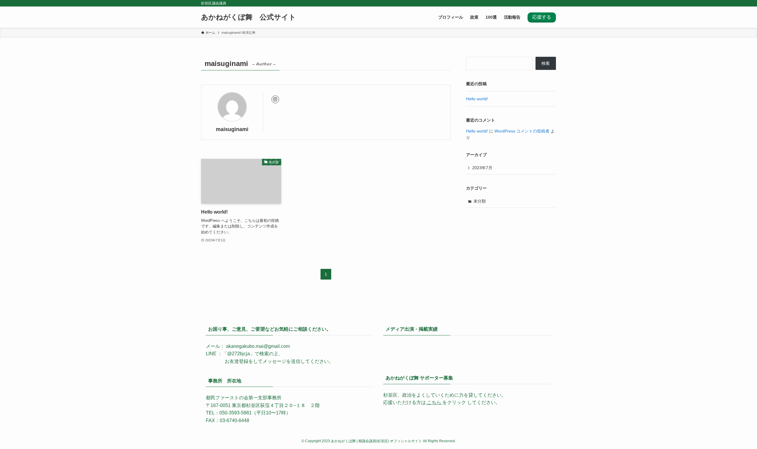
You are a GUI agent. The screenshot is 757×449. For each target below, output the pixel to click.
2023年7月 (482, 167)
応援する (541, 17)
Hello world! (477, 98)
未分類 (479, 201)
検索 (545, 63)
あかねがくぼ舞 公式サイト (248, 17)
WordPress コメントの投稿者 (521, 131)
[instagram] (275, 99)
